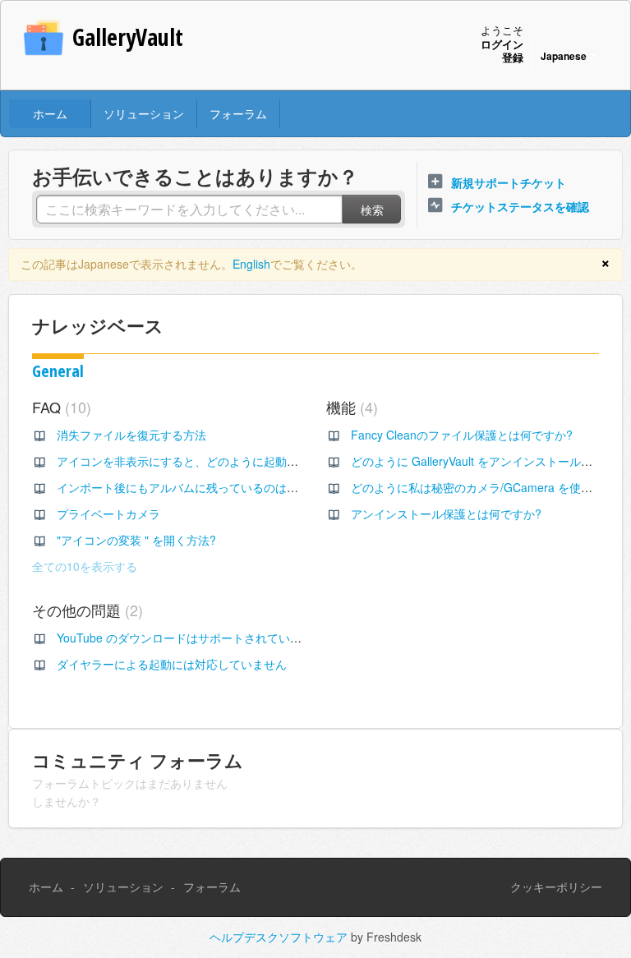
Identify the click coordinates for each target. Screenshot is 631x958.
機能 (349, 406)
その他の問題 (85, 609)
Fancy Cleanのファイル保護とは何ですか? (462, 434)
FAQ (59, 406)
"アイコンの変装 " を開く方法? (136, 540)
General (58, 371)
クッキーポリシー (556, 886)
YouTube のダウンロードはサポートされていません (191, 637)
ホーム (50, 113)
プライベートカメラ (108, 513)
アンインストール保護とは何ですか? (446, 513)
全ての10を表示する (84, 566)
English (251, 264)
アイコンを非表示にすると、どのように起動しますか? (198, 461)
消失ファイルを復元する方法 (131, 434)
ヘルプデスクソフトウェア (280, 936)
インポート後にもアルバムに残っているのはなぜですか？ (206, 487)
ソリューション (144, 113)
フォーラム (238, 113)
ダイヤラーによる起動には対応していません (172, 664)
